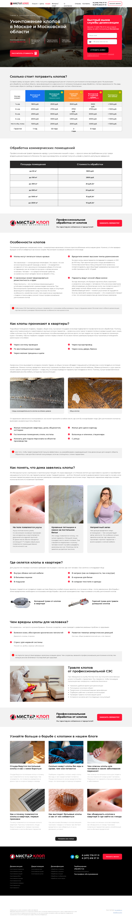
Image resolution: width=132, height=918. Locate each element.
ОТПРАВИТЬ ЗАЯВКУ (98, 50)
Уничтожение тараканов (17, 869)
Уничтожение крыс (36, 869)
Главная (13, 15)
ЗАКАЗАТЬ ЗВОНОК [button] (115, 3)
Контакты (86, 4)
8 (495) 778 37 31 (100, 3)
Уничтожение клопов (16, 871)
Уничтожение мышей (37, 871)
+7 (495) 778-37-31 (100, 27)
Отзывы (78, 4)
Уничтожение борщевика (81, 871)
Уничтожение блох (15, 876)
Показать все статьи (66, 839)
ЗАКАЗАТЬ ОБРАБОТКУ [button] (110, 223)
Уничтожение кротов (37, 873)
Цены (42, 4)
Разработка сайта (117, 912)
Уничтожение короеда (16, 878)
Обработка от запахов (57, 871)
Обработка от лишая (57, 873)
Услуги (34, 4)
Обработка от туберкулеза (58, 876)
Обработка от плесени (57, 869)
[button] (24, 53)
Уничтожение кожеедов (16, 883)
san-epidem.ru (118, 910)
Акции (47, 4)
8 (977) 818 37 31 (99, 5)
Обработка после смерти (58, 878)
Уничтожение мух (15, 885)
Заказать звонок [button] (112, 857)
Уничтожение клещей (16, 873)
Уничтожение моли (15, 880)
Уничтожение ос (14, 887)
